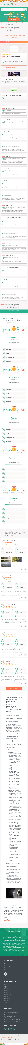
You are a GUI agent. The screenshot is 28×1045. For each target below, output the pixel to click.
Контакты (7, 970)
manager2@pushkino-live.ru (14, 1021)
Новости (6, 985)
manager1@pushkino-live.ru (14, 1019)
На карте (13, 35)
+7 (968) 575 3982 (11, 1017)
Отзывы (14, 37)
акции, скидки (11, 916)
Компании (7, 989)
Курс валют (7, 995)
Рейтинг (22, 35)
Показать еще (13, 688)
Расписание (7, 993)
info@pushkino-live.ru (12, 1012)
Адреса (5, 35)
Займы (6, 1003)
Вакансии (7, 991)
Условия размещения (10, 966)
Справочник (7, 999)
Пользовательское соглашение (13, 968)
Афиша (6, 987)
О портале (7, 964)
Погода (6, 997)
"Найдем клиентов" (7, 1037)
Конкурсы (7, 1001)
